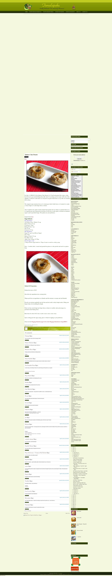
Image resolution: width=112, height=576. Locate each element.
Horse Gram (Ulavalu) (74, 207)
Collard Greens (73, 401)
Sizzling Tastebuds (28, 432)
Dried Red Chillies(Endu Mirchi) (76, 347)
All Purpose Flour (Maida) (37, 328)
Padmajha (27, 505)
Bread (72, 223)
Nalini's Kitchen (29, 343)
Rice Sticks (73, 328)
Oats (72, 326)
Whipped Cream (73, 250)
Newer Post (26, 513)
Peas (72, 423)
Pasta (72, 320)
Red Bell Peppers (74, 432)
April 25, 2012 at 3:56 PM (64, 465)
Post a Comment (28, 510)
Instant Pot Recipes (59, 11)
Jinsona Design (55, 574)
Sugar (72, 376)
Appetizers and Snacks (46, 328)
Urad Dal (72, 220)
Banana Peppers (73, 383)
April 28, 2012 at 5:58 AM (64, 504)
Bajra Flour (73, 284)
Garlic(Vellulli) (73, 350)
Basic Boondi (79, 511)
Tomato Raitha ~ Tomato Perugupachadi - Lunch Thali (79, 476)
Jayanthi (27, 459)
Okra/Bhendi (73, 419)
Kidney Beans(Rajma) (74, 209)
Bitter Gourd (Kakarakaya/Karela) (76, 387)
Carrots (72, 392)
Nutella (72, 233)
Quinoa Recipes (53, 329)
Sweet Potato (73, 435)
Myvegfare (28, 498)
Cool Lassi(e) (28, 491)
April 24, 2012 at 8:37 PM (64, 402)
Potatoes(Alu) (73, 425)
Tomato (72, 438)
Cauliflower (73, 394)
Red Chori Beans (73, 217)
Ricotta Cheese (73, 249)
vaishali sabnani (29, 439)
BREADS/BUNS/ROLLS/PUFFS (76, 222)
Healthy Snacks (40, 329)
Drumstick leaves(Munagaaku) (76, 406)
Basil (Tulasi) (73, 340)
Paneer (72, 248)
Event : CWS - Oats (28, 434)
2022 (73, 507)
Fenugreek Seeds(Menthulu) (75, 348)
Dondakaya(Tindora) (74, 403)
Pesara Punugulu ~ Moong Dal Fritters (81, 525)
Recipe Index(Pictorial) (48, 11)
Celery (72, 395)
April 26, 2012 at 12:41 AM (64, 480)
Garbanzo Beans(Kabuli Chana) (76, 206)
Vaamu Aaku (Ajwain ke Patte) (76, 439)
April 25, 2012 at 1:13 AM (64, 423)
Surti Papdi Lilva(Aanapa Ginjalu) (76, 434)
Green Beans (73, 412)
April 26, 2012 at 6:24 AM (64, 490)
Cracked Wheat (73, 310)
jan (26, 417)
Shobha (27, 382)
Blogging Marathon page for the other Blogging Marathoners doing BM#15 (49, 321)
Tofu (72, 370)
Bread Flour (73, 286)
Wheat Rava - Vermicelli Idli (77, 460)
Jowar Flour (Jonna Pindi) (75, 291)
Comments (75, 171)
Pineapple (72, 276)
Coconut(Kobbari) (74, 259)
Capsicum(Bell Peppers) (75, 391)
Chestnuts (72, 257)
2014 (73, 496)
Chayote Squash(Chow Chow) (76, 396)
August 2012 (75, 493)
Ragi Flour (73, 293)
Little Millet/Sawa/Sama (75, 318)
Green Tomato (73, 413)
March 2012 (75, 455)
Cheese (72, 239)
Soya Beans (73, 365)
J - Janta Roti (79, 536)
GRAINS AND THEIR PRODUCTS (77, 299)
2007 (73, 447)
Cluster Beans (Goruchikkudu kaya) (76, 399)
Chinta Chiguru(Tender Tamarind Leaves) (77, 398)
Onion (72, 420)
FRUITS (72, 267)
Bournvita (72, 230)
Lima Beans (73, 210)
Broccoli (72, 388)
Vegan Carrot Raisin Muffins (77, 459)
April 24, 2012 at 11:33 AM (64, 342)
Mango (72, 274)
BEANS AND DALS (74, 201)
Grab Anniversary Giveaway (30, 371)
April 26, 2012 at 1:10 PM (64, 497)
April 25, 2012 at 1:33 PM (64, 452)
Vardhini (27, 481)
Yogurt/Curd (73, 252)
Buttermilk (72, 238)
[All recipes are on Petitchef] (75, 570)
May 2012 (75, 489)
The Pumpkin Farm (30, 365)
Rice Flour (72, 296)
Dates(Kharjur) (73, 261)
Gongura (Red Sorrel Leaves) (75, 410)
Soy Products (62, 329)
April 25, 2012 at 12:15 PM (64, 445)
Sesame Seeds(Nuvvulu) (75, 361)
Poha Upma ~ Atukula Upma (77, 480)
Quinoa (49, 329)
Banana (72, 270)
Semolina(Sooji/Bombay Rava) (76, 332)
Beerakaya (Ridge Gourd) (75, 384)
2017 (73, 500)
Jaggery (72, 375)
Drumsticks (73, 405)
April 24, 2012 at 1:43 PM (64, 375)
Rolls (72, 226)
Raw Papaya (73, 431)
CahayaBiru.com (69, 574)
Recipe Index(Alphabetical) (35, 11)
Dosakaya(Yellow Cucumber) (75, 404)
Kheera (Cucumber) (74, 416)
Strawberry (73, 278)
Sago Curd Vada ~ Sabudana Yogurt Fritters (80, 484)
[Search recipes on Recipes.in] (75, 571)
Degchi (27, 474)
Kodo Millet (73, 317)
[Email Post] (32, 330)
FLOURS (72, 282)
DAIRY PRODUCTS (74, 235)
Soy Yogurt (73, 369)
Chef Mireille (28, 389)
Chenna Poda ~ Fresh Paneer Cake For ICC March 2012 (80, 464)
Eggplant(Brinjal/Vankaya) (75, 409)
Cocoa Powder (73, 232)
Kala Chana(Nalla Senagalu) (75, 208)
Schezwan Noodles (80, 530)
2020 (73, 504)
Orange (72, 275)
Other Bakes (45, 329)
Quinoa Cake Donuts (31, 155)
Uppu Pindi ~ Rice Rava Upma (78, 486)
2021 (73, 505)
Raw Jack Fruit (73, 428)
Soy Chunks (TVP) (74, 367)
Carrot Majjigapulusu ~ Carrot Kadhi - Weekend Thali (79, 478)
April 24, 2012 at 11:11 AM (64, 335)
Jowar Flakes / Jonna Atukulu (75, 314)
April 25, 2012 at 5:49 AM (64, 438)
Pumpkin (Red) (73, 426)
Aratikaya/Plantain (74, 381)
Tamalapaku (56, 4)
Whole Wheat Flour (74, 297)
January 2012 (75, 452)
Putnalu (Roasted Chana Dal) (75, 216)
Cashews (72, 256)
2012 (73, 451)
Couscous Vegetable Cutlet (77, 462)
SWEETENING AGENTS (75, 372)
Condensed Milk (73, 240)
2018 (73, 501)
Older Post (68, 513)
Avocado (72, 269)
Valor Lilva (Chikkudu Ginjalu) (76, 440)
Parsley (72, 357)
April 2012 (75, 456)
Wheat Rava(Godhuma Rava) (75, 336)
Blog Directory (2, 575)
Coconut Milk (73, 260)
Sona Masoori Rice (74, 334)
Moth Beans (73, 215)
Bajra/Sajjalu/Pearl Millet (75, 300)
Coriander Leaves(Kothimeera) (76, 341)
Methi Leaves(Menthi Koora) (75, 418)
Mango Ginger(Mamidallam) (75, 353)
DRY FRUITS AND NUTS (75, 254)
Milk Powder (73, 247)
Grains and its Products (32, 329)
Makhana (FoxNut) (74, 262)
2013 (73, 495)
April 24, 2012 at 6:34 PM (64, 395)
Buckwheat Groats (74, 305)
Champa (27, 336)
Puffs (72, 225)
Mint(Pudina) (73, 355)
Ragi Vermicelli (73, 327)
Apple (72, 268)
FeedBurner (82, 160)
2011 (73, 449)
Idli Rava (72, 311)
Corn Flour (73, 290)
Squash (72, 433)
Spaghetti (72, 335)
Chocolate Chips (73, 231)
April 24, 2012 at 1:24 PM (64, 364)
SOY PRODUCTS (74, 364)
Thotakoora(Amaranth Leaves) (76, 437)
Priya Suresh (28, 375)
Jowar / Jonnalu (73, 312)
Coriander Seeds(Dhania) (75, 342)
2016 (73, 499)
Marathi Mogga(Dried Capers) (76, 354)
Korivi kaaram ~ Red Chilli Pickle (78, 458)
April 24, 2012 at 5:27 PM (64, 388)
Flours (67, 328)
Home (26, 11)
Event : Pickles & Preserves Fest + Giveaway (33, 433)
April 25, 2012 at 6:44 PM (64, 473)
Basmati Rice (73, 304)
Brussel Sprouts (73, 389)
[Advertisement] (47, 144)
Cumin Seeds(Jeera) (74, 343)
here (32, 217)
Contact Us (84, 11)
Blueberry (72, 271)
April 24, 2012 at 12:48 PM (64, 358)
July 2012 (74, 492)
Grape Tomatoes (73, 411)
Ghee (72, 243)
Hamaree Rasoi (29, 349)
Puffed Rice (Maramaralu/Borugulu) (76, 324)
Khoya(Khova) (73, 245)
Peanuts (72, 263)
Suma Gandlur (29, 358)
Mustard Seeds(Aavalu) (75, 356)
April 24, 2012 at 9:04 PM (64, 409)
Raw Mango (73, 430)
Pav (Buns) (73, 224)
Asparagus (73, 382)
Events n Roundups (70, 11)
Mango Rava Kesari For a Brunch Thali (79, 472)
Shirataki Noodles (74, 333)
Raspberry (72, 277)
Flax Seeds (73, 349)
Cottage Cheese (73, 241)
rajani (26, 466)
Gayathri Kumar (29, 446)
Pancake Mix (73, 292)
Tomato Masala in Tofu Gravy (77, 485)
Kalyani (27, 424)
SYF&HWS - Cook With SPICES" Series (32, 413)
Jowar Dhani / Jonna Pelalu (75, 313)
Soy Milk (58, 329)
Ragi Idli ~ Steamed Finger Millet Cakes (79, 482)
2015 (73, 497)
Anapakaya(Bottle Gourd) (75, 380)
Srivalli (27, 403)
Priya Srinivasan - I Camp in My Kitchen (36, 453)
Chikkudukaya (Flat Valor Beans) (76, 397)
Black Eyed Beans (74, 202)
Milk (72, 246)
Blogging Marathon (57, 328)
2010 (73, 448)
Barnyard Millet (73, 303)
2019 (73, 503)
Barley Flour (73, 285)
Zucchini (72, 441)
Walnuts (72, 264)
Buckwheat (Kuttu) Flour (75, 288)
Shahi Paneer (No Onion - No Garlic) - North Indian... (80, 469)
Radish (72, 427)
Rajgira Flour (73, 295)
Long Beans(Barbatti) (74, 417)
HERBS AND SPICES (75, 339)
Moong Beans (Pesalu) (74, 213)
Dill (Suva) (73, 346)
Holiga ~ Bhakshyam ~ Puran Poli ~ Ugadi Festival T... (80, 467)
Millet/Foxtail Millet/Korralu (75, 319)
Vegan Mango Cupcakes (77, 488)
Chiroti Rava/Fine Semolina (75, 306)
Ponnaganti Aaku (73, 424)
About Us (78, 11)
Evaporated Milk (73, 242)
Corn (72, 402)
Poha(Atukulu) (73, 321)
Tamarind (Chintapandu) (75, 362)
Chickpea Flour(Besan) (74, 289)
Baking (52, 328)
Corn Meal (73, 307)
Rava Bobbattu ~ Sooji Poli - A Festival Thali (80, 473)
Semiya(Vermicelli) (74, 331)
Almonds (72, 255)
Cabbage (72, 390)
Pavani (26, 396)
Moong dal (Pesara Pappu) (75, 214)
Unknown (27, 409)
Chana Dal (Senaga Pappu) (75, 203)
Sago (72, 329)
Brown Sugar (63, 328)
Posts (74, 169)
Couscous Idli (79, 517)
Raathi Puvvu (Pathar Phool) (75, 360)
